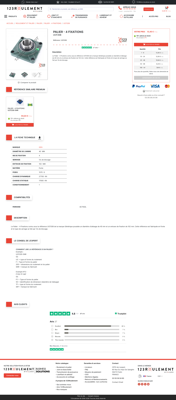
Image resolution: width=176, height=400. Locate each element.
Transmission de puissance (67, 372)
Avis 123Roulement (64, 387)
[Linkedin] (145, 384)
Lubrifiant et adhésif (64, 374)
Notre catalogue (62, 363)
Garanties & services (92, 363)
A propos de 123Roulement (67, 381)
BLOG (168, 16)
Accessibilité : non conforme (96, 382)
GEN (40, 147)
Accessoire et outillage (65, 377)
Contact (115, 363)
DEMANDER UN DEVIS (151, 78)
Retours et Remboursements (96, 379)
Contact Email (117, 382)
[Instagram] (142, 384)
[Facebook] (139, 384)
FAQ (86, 370)
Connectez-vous (148, 9)
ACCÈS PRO (153, 16)
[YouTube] (148, 384)
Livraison (88, 367)
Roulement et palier (64, 367)
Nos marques (62, 389)
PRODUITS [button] (13, 16)
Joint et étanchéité (64, 370)
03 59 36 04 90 (129, 9)
